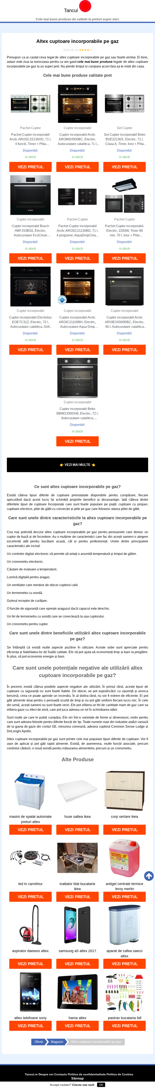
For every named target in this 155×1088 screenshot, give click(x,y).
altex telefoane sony (30, 1018)
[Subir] (149, 876)
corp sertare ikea (124, 817)
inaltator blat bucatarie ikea (77, 886)
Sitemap (77, 1078)
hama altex (77, 1018)
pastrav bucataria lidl (124, 1018)
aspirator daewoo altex (30, 951)
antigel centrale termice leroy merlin (124, 886)
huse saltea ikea (77, 817)
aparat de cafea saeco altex (124, 953)
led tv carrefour (30, 884)
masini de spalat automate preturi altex (30, 819)
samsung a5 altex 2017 (77, 951)
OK (101, 1084)
